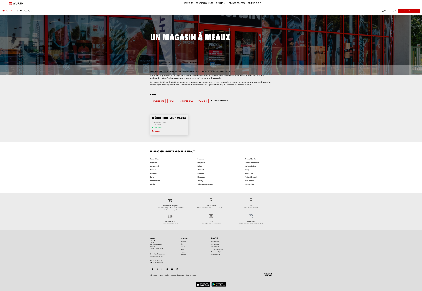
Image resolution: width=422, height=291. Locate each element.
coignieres (153, 162)
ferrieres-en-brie (158, 101)
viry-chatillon (249, 184)
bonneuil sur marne (251, 159)
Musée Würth (215, 246)
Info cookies (153, 275)
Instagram (183, 254)
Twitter (183, 249)
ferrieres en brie (250, 166)
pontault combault (251, 177)
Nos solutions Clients (217, 249)
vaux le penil (249, 180)
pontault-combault (186, 101)
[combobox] (199, 11)
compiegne (201, 162)
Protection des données (177, 275)
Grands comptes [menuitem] (237, 3)
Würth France (215, 241)
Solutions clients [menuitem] (204, 3)
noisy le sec (249, 173)
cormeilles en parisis (252, 162)
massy (247, 170)
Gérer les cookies (191, 275)
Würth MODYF (215, 254)
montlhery (153, 173)
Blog (182, 244)
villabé (152, 184)
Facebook (183, 241)
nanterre (200, 173)
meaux (171, 101)
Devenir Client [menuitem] (254, 3)
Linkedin (183, 246)
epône (199, 166)
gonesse (153, 170)
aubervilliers (154, 159)
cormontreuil (154, 166)
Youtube (183, 252)
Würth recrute (215, 244)
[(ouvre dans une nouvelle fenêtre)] (203, 284)
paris (152, 177)
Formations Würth (216, 252)
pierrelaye (201, 177)
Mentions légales (164, 275)
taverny (200, 180)
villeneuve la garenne (205, 184)
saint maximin (155, 180)
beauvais (200, 159)
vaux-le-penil (202, 101)
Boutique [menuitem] (188, 3)
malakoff (200, 170)
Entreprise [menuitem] (221, 3)
